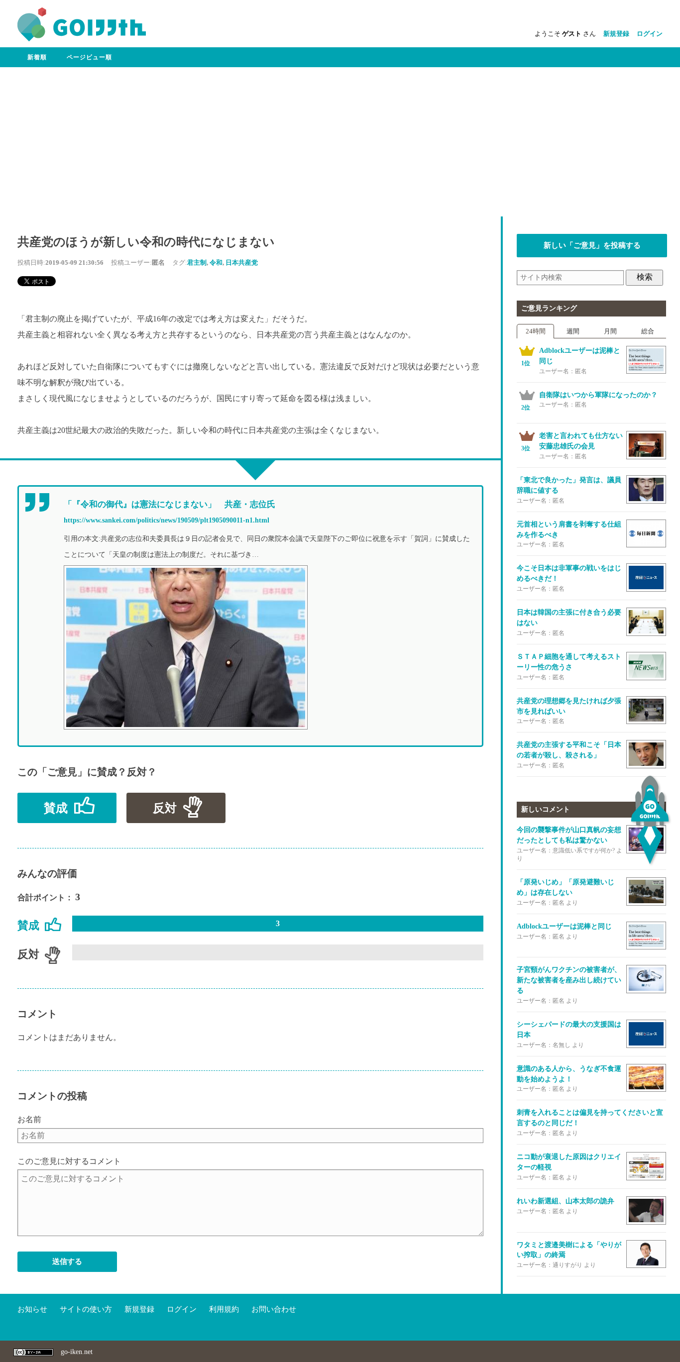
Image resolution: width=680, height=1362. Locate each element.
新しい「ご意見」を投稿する (592, 245)
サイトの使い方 (86, 1309)
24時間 (536, 331)
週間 (573, 331)
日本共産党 (242, 262)
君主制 (197, 262)
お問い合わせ (273, 1309)
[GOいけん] (81, 39)
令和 (216, 262)
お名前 (29, 1119)
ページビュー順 (89, 57)
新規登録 (616, 33)
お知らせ (32, 1309)
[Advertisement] (340, 141)
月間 (610, 331)
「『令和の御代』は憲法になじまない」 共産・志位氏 (169, 504)
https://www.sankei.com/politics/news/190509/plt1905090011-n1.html (166, 520)
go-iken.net (77, 1352)
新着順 (37, 57)
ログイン (650, 33)
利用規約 (224, 1309)
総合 (647, 331)
